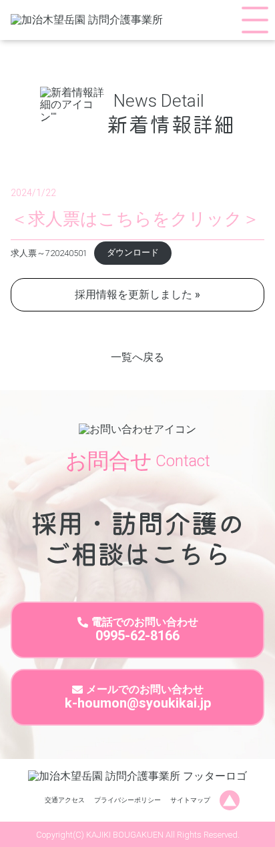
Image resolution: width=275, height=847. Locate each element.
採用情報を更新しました (133, 294)
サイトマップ (190, 800)
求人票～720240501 (49, 252)
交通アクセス (65, 800)
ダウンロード (133, 252)
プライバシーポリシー (127, 800)
